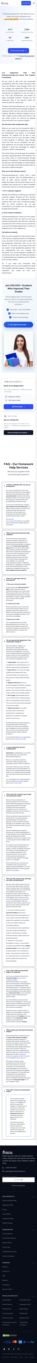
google (23, 1054)
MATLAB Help (6, 1309)
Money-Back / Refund (9, 1238)
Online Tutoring (7, 1304)
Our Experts (6, 1285)
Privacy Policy (17, 783)
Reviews (5, 1280)
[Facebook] (9, 1349)
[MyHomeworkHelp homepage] (8, 3)
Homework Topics (8, 1218)
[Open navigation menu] (33, 3)
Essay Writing (6, 1300)
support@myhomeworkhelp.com (15, 1171)
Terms (26, 1357)
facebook (9, 1056)
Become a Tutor (7, 1289)
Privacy (21, 1357)
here (24, 1058)
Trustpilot (27, 1056)
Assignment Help (7, 1205)
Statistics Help (24, 1318)
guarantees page (20, 739)
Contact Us (5, 1271)
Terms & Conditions (8, 1256)
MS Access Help (7, 1318)
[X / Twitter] (14, 1349)
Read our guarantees (18, 1185)
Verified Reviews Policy (9, 1251)
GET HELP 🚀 (18, 1180)
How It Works (6, 1214)
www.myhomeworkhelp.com (15, 521)
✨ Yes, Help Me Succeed (18, 324)
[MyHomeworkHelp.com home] (7, 1152)
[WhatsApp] (4, 1349)
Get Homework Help (17, 50)
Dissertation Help (25, 1300)
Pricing (4, 1209)
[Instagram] (18, 1349)
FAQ (3, 1276)
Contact (32, 1357)
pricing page (15, 870)
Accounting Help (7, 1313)
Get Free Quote (17, 406)
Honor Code (6, 1247)
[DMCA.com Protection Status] (9, 1335)
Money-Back (14, 1357)
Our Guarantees (7, 1234)
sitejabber (15, 1056)
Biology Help (23, 1313)
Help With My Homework (24, 1324)
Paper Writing (24, 1309)
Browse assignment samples (17, 432)
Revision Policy (7, 1242)
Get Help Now (26, 3)
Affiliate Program (7, 1223)
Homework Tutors (25, 1304)
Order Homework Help (9, 1200)
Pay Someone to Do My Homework (9, 1324)
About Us (5, 1267)
